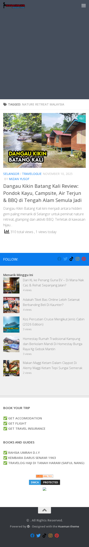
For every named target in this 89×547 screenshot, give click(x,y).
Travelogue (31, 174)
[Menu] (83, 5)
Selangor (11, 174)
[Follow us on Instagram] (77, 259)
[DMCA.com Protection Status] (44, 484)
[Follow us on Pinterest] (83, 259)
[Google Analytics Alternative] (44, 476)
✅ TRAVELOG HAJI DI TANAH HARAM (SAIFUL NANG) (43, 463)
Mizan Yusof (19, 179)
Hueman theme (68, 526)
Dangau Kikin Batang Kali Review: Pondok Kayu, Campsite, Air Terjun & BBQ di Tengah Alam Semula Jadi (42, 193)
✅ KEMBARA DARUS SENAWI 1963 (29, 457)
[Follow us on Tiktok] (71, 259)
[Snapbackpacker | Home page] (18, 5)
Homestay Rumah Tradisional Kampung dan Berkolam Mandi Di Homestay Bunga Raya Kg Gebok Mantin (52, 343)
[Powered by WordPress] (28, 526)
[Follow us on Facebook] (59, 259)
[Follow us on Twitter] (65, 259)
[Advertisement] (44, 55)
